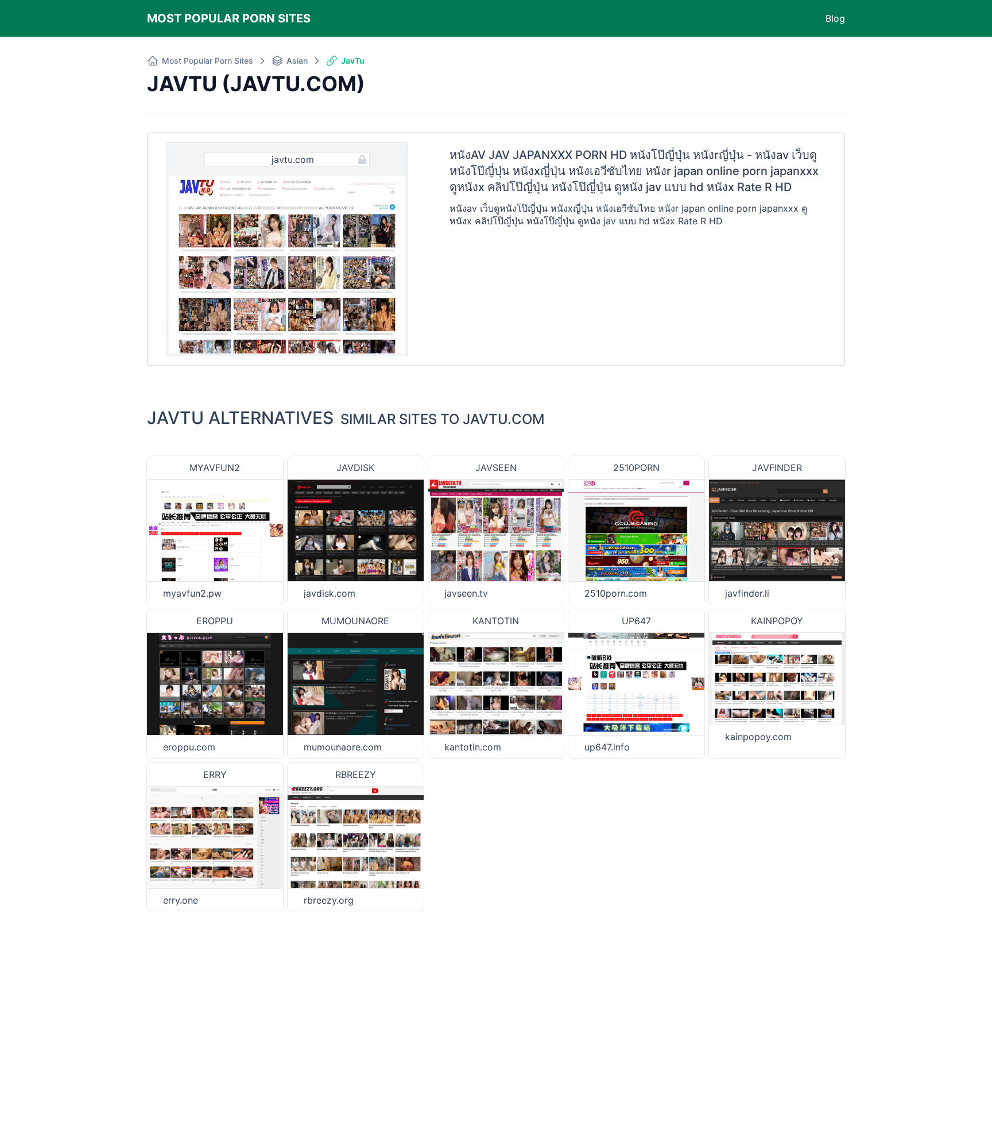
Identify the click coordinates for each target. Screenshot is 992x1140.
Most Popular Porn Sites (229, 18)
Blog (835, 18)
